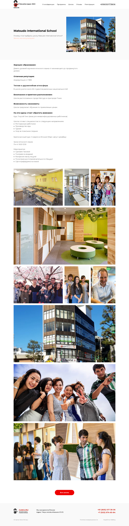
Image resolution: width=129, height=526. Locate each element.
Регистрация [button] (89, 4)
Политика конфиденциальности (89, 519)
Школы (71, 4)
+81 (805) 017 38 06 (106, 510)
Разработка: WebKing (109, 519)
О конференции (48, 4)
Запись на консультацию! (24, 38)
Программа (61, 4)
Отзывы (79, 4)
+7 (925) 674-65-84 (106, 512)
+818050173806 (107, 4)
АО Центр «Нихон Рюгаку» (21, 519)
